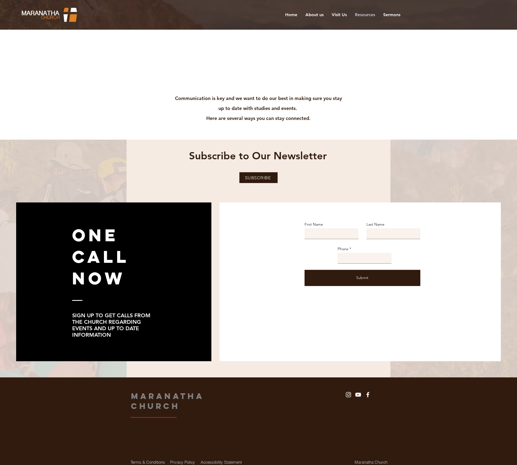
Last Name (375, 224)
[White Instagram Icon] (348, 394)
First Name (314, 224)
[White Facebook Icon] (367, 394)
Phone (343, 249)
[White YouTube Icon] (358, 394)
